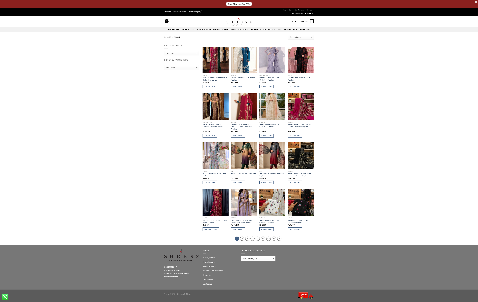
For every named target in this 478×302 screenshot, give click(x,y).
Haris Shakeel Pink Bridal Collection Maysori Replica (213, 125)
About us (206, 275)
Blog (290, 10)
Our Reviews (299, 10)
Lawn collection (258, 29)
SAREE (233, 29)
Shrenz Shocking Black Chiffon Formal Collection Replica (299, 174)
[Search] (167, 21)
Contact (309, 10)
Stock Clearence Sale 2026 (239, 4)
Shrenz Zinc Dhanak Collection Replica (243, 79)
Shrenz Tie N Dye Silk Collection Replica (243, 174)
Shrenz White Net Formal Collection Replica (269, 125)
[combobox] (181, 53)
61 (263, 238)
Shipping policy (209, 266)
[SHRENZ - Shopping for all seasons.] (239, 21)
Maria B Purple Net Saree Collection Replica (269, 79)
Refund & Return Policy (213, 270)
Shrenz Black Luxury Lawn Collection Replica (298, 221)
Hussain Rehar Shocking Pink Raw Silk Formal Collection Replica (242, 126)
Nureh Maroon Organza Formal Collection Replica (215, 79)
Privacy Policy (209, 257)
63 (274, 238)
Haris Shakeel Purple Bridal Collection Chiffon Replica (241, 221)
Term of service (209, 262)
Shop (284, 10)
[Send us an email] (312, 14)
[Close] (476, 2)
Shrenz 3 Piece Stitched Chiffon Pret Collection (215, 221)
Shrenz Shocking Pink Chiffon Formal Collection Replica (299, 125)
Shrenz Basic (304, 29)
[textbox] (181, 53)
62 (268, 238)
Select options (211, 229)
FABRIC (270, 29)
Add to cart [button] (210, 86)
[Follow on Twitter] (310, 14)
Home (167, 37)
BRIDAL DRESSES (188, 29)
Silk (244, 29)
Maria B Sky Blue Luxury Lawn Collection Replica (214, 174)
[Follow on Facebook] (305, 14)
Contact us (207, 284)
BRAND (216, 29)
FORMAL (225, 29)
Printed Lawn (290, 29)
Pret (279, 29)
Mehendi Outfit (204, 29)
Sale (239, 29)
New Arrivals (174, 29)
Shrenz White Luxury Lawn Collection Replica (269, 221)
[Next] (279, 239)
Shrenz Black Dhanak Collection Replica (300, 79)
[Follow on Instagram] (307, 14)
